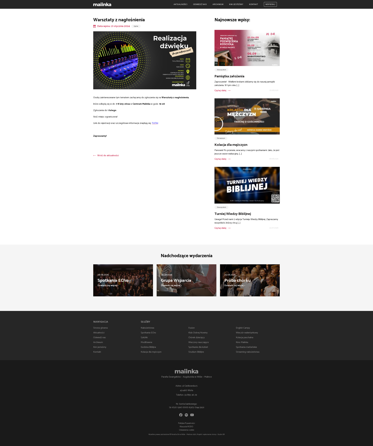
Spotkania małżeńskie (246, 347)
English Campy (243, 328)
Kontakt (253, 4)
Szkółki (144, 337)
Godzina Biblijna (148, 347)
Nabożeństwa (147, 328)
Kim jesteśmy (236, 4)
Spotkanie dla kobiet (198, 347)
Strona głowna (100, 328)
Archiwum (218, 4)
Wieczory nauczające (198, 342)
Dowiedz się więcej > (108, 285)
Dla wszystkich (221, 70)
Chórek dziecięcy (196, 337)
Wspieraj (270, 4)
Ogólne (136, 26)
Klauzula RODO (186, 426)
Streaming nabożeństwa (247, 352)
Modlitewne (146, 342)
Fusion (191, 328)
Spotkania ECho (148, 333)
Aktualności (180, 4)
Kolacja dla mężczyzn (151, 352)
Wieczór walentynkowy (247, 333)
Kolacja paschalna (244, 337)
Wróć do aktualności (108, 156)
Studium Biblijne (196, 352)
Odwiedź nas (200, 4)
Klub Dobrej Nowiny (197, 333)
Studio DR (221, 434)
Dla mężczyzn (221, 138)
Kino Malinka (242, 342)
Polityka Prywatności (186, 423)
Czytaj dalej (220, 91)
